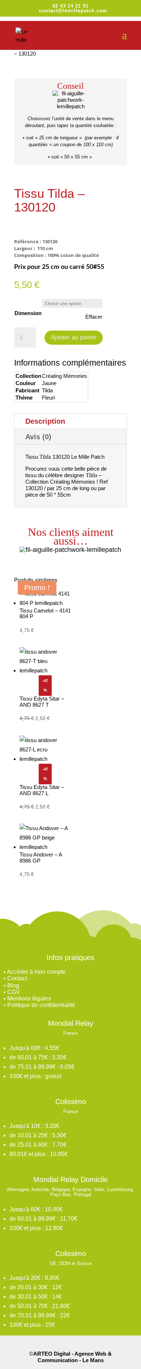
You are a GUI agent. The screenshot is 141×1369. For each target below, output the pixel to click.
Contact (17, 978)
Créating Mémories (64, 376)
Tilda (47, 390)
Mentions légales (29, 998)
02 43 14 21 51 (70, 6)
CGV (13, 992)
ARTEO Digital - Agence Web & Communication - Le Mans (72, 1357)
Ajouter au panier (74, 337)
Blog (13, 985)
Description (45, 421)
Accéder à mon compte (36, 972)
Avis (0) (38, 437)
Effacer (93, 317)
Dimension (28, 313)
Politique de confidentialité (41, 1005)
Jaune (49, 383)
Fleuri (48, 397)
